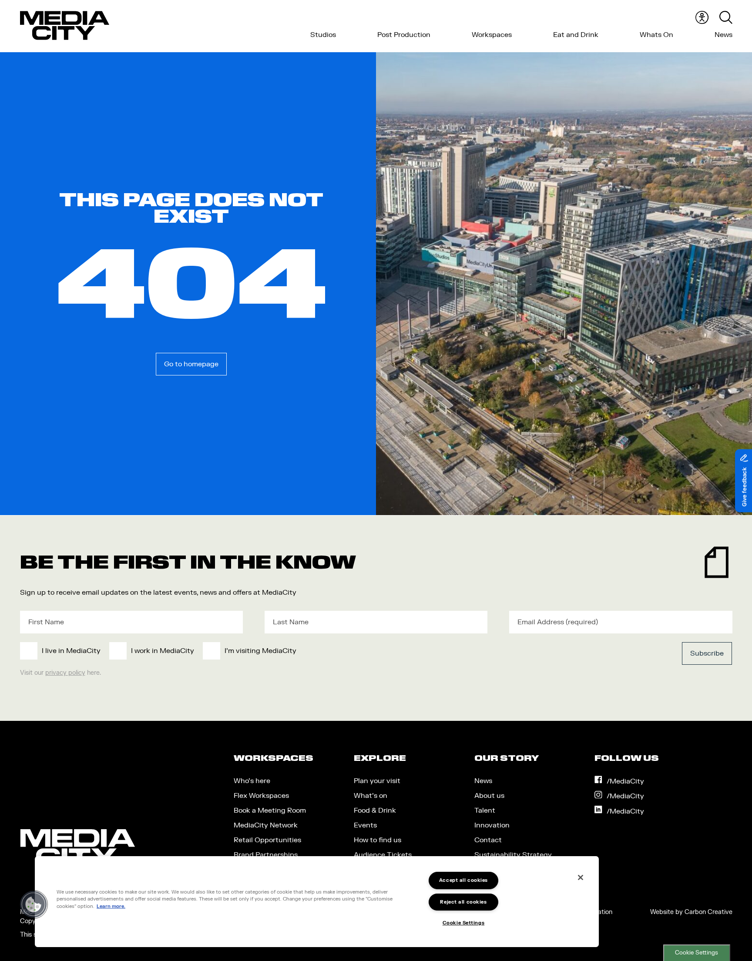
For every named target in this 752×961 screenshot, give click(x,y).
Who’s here (252, 781)
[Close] (580, 877)
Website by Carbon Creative (691, 912)
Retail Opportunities (267, 840)
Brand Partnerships (266, 855)
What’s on (370, 795)
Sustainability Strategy (513, 855)
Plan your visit (377, 781)
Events (365, 825)
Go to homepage (191, 364)
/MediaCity (625, 781)
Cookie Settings (696, 952)
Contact (488, 840)
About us (489, 795)
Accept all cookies (463, 880)
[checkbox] (303, 651)
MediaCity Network (266, 825)
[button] (33, 904)
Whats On (656, 34)
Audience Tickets (383, 855)
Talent (484, 810)
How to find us (377, 840)
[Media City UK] (64, 25)
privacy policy (65, 672)
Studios (323, 34)
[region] (317, 901)
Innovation (492, 825)
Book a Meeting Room (270, 810)
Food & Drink (375, 810)
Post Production (403, 34)
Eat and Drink (575, 34)
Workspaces (492, 34)
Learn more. (111, 906)
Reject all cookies (463, 902)
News (723, 34)
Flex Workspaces (261, 795)
